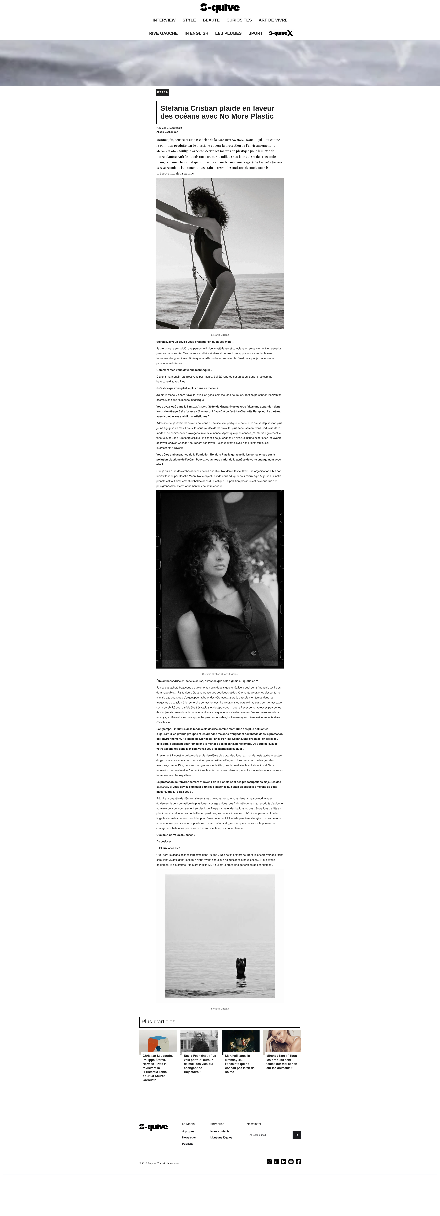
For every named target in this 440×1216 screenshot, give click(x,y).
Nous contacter (220, 1131)
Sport (256, 33)
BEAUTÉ (211, 20)
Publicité (187, 1143)
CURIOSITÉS (239, 20)
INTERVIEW (164, 20)
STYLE (189, 20)
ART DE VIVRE (273, 20)
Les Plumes (228, 33)
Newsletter (189, 1137)
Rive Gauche (163, 33)
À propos (188, 1131)
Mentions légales (221, 1137)
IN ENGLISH (196, 33)
